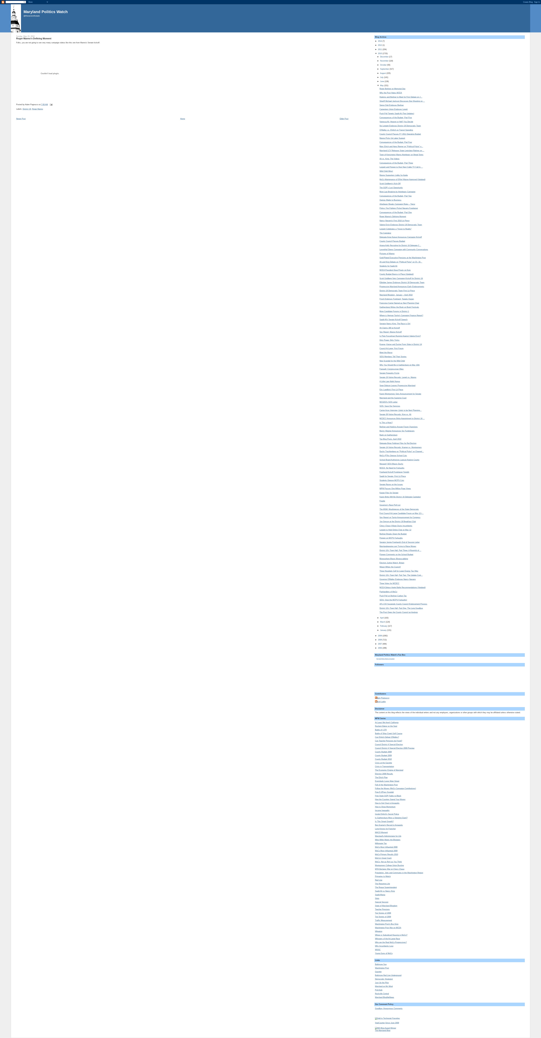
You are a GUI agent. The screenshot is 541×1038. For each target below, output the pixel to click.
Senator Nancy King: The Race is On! (395, 324)
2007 (380, 644)
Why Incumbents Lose (384, 946)
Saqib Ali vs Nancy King (385, 891)
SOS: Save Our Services (390, 406)
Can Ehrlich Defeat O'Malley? (387, 737)
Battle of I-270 (381, 730)
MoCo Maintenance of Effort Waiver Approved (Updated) (402, 179)
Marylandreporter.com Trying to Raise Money (398, 546)
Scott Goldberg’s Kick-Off (390, 184)
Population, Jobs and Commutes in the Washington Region (399, 873)
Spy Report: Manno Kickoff (391, 332)
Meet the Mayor (386, 352)
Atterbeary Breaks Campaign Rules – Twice (397, 204)
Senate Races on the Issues (391, 484)
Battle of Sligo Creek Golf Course (388, 733)
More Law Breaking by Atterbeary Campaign (397, 192)
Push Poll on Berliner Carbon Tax (393, 596)
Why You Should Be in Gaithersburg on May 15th (400, 365)
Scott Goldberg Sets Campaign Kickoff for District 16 (401, 278)
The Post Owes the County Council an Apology (399, 612)
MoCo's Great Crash (383, 858)
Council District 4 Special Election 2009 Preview (394, 748)
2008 (380, 640)
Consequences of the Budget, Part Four (396, 142)
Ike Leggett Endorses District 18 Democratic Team (400, 126)
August (383, 73)
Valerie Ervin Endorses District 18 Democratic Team (401, 225)
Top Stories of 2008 (383, 913)
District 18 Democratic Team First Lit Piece (397, 291)
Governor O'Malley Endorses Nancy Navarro (398, 579)
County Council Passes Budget (392, 241)
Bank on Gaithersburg (388, 435)
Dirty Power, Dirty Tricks (389, 340)
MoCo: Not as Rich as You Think (388, 862)
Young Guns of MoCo (384, 953)
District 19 (27, 109)
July (382, 77)
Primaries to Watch (383, 876)
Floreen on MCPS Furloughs (391, 538)
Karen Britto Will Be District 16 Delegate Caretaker (400, 497)
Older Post (344, 119)
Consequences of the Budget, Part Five (396, 118)
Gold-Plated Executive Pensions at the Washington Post (403, 258)
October (383, 65)
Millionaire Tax (381, 843)
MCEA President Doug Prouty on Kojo (395, 270)
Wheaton (378, 931)
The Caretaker (385, 233)
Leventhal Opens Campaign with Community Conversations (404, 249)
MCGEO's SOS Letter (388, 402)
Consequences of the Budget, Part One (396, 212)
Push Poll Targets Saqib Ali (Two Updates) (397, 113)
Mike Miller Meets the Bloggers (387, 840)
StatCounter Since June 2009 (387, 1023)
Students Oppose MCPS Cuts (392, 480)
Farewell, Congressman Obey (392, 369)
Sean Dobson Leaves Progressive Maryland (397, 385)
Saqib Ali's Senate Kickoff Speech (393, 320)
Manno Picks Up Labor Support (392, 138)
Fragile (382, 501)
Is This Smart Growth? (384, 821)
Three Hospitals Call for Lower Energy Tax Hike (399, 571)
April (382, 618)
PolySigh (378, 990)
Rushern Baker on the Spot (386, 726)
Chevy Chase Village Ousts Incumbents (396, 526)
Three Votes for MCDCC (389, 583)
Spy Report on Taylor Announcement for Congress (400, 517)
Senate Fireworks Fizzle (389, 373)
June (382, 81)
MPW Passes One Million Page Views (395, 489)
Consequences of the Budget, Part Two (396, 196)
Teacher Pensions (382, 909)
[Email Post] (50, 104)
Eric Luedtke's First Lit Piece (391, 390)
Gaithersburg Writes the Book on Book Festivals (399, 307)
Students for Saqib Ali (388, 266)
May (382, 85)
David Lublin (381, 702)
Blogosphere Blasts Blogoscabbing (394, 559)
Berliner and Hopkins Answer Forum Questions (399, 427)
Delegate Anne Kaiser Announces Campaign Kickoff (401, 237)
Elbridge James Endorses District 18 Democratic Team (402, 282)
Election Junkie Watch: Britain (392, 563)
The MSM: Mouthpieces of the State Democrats (399, 509)
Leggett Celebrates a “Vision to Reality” (396, 229)
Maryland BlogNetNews (384, 997)
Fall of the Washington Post (386, 785)
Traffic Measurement (383, 920)
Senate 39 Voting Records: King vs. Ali (395, 414)
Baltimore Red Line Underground (388, 975)
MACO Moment (381, 832)
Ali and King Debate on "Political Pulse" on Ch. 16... (401, 262)
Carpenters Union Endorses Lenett (394, 109)
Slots (377, 898)
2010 (380, 53)
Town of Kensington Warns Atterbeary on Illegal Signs (401, 155)
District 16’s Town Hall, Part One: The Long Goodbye (401, 608)
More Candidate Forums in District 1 (394, 311)
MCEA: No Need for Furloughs (392, 468)
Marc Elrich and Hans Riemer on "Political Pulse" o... (401, 146)
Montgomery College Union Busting (389, 865)
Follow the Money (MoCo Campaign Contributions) (395, 788)
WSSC (378, 950)
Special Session (381, 902)
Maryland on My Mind (384, 986)
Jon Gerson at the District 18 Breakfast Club (398, 521)
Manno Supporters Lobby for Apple (394, 175)
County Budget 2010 (383, 759)
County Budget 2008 (383, 752)
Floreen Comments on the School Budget (396, 554)
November (384, 61)
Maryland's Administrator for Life (388, 836)
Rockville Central (382, 994)
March (383, 622)
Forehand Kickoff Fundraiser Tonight (394, 472)
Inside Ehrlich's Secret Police (387, 814)
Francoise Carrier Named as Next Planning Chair (399, 303)
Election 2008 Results (384, 774)
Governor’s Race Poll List (390, 505)
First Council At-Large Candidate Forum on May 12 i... (402, 513)
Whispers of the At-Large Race (387, 939)
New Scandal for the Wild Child (392, 361)
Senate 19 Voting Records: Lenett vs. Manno (398, 377)
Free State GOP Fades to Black (388, 796)
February (384, 626)
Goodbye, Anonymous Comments (389, 1008)
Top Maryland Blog (382, 1030)
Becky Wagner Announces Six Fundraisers (397, 431)
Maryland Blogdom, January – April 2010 (396, 295)
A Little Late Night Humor (390, 381)
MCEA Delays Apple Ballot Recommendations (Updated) (402, 587)
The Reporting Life (382, 884)
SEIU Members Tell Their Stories (393, 357)
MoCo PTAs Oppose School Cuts (393, 456)
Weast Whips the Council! (390, 567)
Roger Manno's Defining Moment (33, 38)
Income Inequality (382, 810)
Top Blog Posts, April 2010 (390, 439)
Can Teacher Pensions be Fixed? (388, 741)
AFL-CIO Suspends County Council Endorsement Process (403, 604)
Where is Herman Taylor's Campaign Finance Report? (401, 315)
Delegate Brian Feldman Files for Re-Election (398, 443)
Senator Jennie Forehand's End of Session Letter (400, 542)
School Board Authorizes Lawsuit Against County (399, 460)
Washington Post (382, 968)
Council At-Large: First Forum (391, 348)
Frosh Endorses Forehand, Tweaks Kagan (397, 299)
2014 (380, 41)
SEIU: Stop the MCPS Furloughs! (393, 600)
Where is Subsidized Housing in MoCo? (391, 935)
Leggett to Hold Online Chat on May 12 (395, 530)
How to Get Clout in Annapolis (387, 803)
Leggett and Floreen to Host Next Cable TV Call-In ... (401, 167)
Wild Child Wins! (386, 171)
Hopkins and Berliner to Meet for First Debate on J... (401, 97)
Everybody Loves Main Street (387, 781)
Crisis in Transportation (384, 766)
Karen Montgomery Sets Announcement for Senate (400, 394)
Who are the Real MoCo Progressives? (391, 942)
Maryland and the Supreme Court (393, 398)
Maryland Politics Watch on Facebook (385, 658)
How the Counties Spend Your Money (390, 799)
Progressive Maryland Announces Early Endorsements (402, 287)
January (383, 630)
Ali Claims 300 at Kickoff (390, 328)
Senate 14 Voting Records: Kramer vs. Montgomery (401, 447)
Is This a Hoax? (386, 423)
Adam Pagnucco (382, 698)
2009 (380, 636)
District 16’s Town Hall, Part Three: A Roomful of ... (400, 550)
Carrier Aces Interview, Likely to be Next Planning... (401, 410)
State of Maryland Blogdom (386, 906)
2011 (380, 49)
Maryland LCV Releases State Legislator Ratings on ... (402, 151)
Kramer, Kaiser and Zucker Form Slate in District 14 (401, 344)
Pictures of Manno (387, 254)
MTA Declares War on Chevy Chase (389, 869)
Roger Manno (37, 109)
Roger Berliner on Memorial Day (392, 89)
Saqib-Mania (380, 895)
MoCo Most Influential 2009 (386, 851)
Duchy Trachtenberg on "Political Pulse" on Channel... (402, 451)
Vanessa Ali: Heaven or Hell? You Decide (396, 122)
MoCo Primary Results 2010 (386, 854)
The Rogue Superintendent (386, 887)
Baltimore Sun (381, 964)
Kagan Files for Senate (389, 493)
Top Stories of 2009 (383, 917)
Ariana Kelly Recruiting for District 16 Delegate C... (400, 245)
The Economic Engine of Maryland (389, 770)
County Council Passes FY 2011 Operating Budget (400, 134)
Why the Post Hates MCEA (391, 93)
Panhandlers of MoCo (388, 592)
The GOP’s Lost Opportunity (391, 188)
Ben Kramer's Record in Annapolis (389, 825)
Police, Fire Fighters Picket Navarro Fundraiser (399, 208)
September (385, 69)
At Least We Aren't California (386, 722)
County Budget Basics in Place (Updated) (396, 274)
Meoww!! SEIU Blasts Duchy (391, 464)
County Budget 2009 (383, 755)
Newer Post (21, 119)
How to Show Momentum (385, 807)
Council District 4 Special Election (389, 744)
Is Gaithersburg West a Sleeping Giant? (391, 818)
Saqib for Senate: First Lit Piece (393, 476)
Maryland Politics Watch (46, 12)
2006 (380, 648)
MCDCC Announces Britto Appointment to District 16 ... (402, 418)
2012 (380, 45)
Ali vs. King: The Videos (389, 159)
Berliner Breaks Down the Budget (393, 534)
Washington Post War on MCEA (388, 928)
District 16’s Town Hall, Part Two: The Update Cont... (401, 575)
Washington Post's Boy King (386, 924)
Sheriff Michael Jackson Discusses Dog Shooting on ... (402, 101)
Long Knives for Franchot (385, 829)
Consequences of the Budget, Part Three (396, 163)
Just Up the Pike (382, 983)
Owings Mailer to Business (390, 200)
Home (182, 119)
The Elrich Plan (381, 777)
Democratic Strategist (384, 979)
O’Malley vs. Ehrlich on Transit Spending (396, 130)
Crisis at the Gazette (383, 763)
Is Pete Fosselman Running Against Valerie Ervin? (400, 336)
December (384, 57)
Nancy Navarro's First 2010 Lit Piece (394, 221)
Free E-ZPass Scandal (384, 792)
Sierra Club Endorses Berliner (392, 105)
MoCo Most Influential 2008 (386, 847)
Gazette (378, 972)
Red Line (378, 880)
